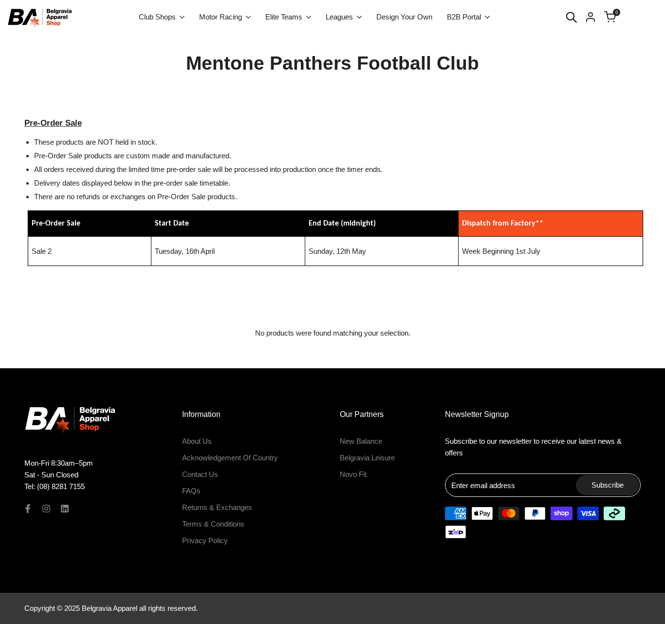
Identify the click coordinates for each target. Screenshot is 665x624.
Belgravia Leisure (367, 458)
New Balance (361, 441)
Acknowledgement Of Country (230, 458)
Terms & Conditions (213, 524)
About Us (197, 441)
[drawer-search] (571, 17)
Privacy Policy (205, 540)
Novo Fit (353, 474)
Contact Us (200, 474)
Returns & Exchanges (217, 507)
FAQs (191, 491)
